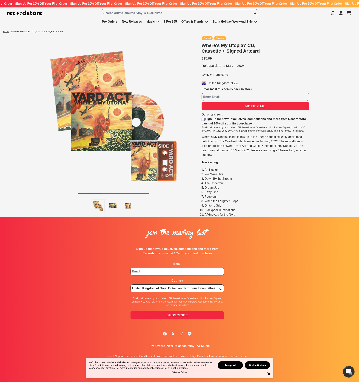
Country (177, 280)
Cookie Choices (239, 356)
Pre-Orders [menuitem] (109, 21)
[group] (98, 205)
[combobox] (179, 13)
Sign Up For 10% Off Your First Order (41, 3)
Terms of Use (170, 356)
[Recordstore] (24, 13)
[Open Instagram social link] (181, 334)
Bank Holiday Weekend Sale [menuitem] (233, 21)
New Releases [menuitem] (132, 21)
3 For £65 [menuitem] (170, 21)
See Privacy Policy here (291, 131)
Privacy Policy (188, 356)
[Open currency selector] (332, 13)
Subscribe (177, 315)
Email (177, 263)
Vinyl (191, 345)
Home (6, 31)
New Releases (177, 345)
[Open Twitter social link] (173, 334)
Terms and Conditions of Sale (143, 356)
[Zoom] (113, 116)
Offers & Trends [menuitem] (192, 21)
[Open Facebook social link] (165, 334)
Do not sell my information (212, 356)
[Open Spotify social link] (189, 334)
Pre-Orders (157, 345)
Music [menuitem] (150, 21)
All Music (203, 345)
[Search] (255, 13)
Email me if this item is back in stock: (227, 89)
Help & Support (116, 356)
